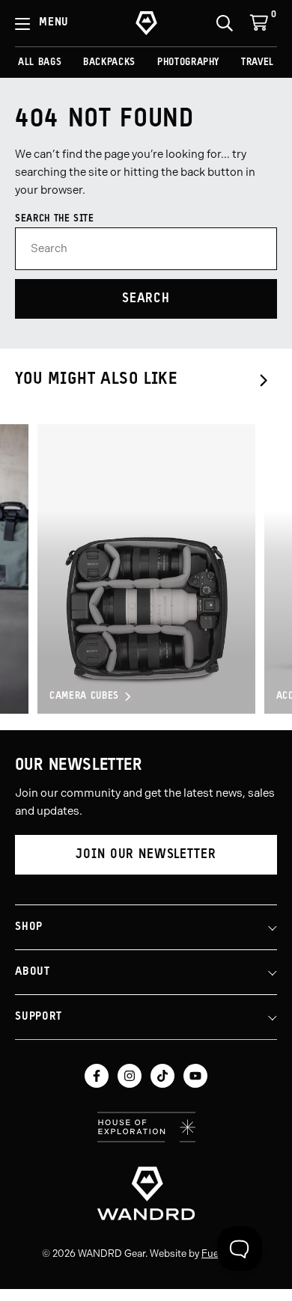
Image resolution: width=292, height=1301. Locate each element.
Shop (29, 927)
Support (38, 1017)
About (32, 972)
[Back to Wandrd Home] (146, 1193)
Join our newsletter (146, 854)
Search (146, 299)
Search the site (54, 219)
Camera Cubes (84, 696)
